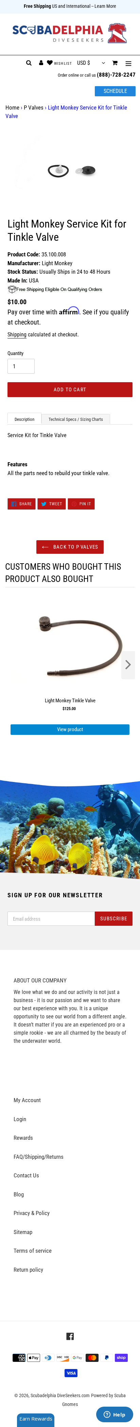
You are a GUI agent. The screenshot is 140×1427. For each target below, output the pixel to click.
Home (12, 107)
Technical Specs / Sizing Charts (76, 419)
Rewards (23, 1137)
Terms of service (33, 1250)
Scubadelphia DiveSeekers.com (60, 1395)
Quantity (15, 353)
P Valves (33, 107)
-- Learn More (103, 6)
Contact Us (26, 1175)
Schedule (115, 91)
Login (20, 1119)
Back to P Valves (75, 547)
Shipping (17, 334)
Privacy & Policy (32, 1213)
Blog (19, 1194)
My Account (27, 1100)
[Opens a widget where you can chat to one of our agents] (114, 1415)
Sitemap (23, 1232)
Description (24, 419)
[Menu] (128, 63)
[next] (128, 665)
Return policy (28, 1269)
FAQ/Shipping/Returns (39, 1156)
